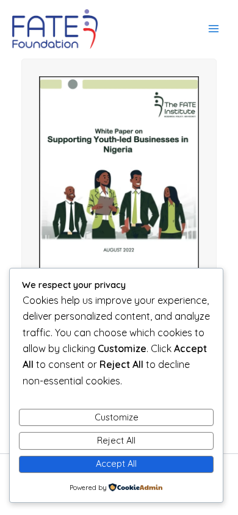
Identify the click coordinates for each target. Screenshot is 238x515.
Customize (117, 417)
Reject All (116, 440)
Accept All (116, 463)
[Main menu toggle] (213, 28)
